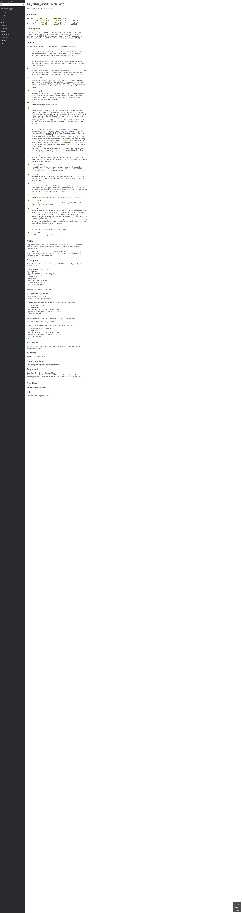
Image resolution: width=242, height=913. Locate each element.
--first (44, 20)
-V (28, 232)
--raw (74, 22)
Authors (3, 31)
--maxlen (43, 22)
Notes (2, 22)
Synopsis (3, 13)
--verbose (54, 24)
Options (3, 19)
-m (28, 165)
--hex (65, 20)
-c (28, 49)
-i (28, 127)
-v (28, 227)
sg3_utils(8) (31, 348)
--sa (42, 24)
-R (28, 200)
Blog (236, 907)
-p (28, 174)
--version (65, 24)
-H (28, 108)
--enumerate (55, 18)
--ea (65, 18)
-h (28, 102)
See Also (3, 40)
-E (28, 68)
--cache (43, 18)
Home (236, 904)
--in (72, 20)
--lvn (30, 22)
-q (28, 183)
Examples (4, 25)
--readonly (32, 24)
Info (2, 43)
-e (28, 59)
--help (57, 20)
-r (28, 195)
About (236, 910)
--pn (55, 22)
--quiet (66, 22)
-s (28, 208)
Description (4, 16)
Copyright (4, 37)
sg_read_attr (7, 9)
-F (28, 91)
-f (28, 78)
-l (28, 155)
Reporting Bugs (5, 34)
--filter (31, 20)
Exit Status (4, 28)
